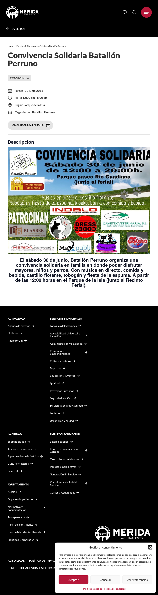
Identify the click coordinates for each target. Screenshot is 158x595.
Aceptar (73, 579)
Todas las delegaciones (63, 326)
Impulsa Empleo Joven (63, 466)
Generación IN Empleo (63, 474)
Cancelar (105, 579)
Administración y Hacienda (66, 343)
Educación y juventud (63, 375)
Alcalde (12, 491)
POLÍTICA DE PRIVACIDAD (45, 560)
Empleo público (59, 441)
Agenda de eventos (19, 326)
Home (11, 46)
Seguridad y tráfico (61, 398)
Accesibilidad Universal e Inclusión (65, 335)
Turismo (55, 413)
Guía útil (13, 471)
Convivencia (19, 78)
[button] (150, 547)
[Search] (134, 12)
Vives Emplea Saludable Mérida (64, 483)
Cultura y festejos (18, 463)
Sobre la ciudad (17, 441)
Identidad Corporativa (21, 539)
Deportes (55, 368)
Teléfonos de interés (20, 449)
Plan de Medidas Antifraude (24, 532)
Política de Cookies (92, 588)
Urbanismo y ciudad (62, 420)
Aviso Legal (16, 560)
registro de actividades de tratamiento (37, 568)
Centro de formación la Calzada (64, 450)
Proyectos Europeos (62, 390)
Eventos (18, 28)
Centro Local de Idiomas (64, 459)
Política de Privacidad (115, 588)
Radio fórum (15, 340)
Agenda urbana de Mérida (23, 456)
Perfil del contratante (20, 524)
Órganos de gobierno (20, 499)
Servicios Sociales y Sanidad (66, 405)
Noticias (13, 333)
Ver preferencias (137, 579)
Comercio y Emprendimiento (60, 352)
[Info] (125, 12)
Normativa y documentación (17, 508)
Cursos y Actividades (62, 492)
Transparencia (16, 517)
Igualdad (55, 383)
